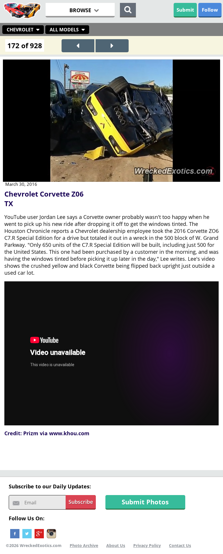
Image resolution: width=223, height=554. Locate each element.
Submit (185, 9)
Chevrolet (20, 29)
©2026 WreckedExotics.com (34, 545)
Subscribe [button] (81, 501)
